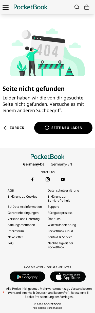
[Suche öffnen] (76, 7)
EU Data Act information (25, 206)
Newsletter (15, 237)
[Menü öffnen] (6, 7)
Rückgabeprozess (60, 213)
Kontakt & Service (60, 237)
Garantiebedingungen (23, 213)
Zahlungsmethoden (21, 225)
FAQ (10, 243)
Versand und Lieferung (24, 219)
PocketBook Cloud (60, 231)
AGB (11, 190)
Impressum (16, 231)
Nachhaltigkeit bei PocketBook (60, 245)
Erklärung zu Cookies (23, 196)
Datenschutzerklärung (63, 190)
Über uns (54, 219)
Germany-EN (61, 164)
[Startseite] (30, 7)
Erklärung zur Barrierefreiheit (59, 198)
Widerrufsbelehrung (62, 225)
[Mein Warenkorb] (86, 7)
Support (53, 206)
